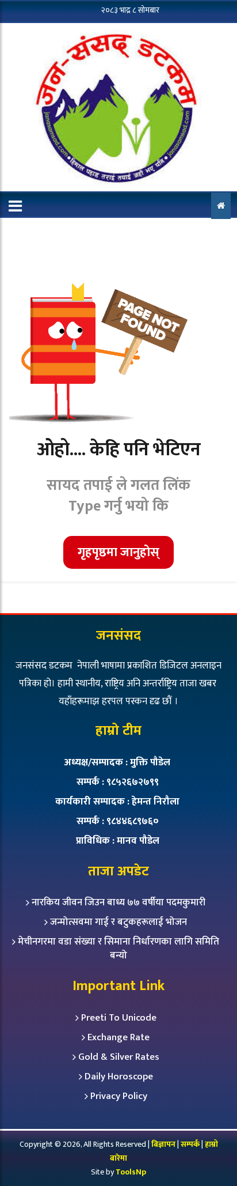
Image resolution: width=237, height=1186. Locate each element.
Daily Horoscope (119, 1076)
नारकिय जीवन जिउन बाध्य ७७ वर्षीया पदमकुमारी (118, 902)
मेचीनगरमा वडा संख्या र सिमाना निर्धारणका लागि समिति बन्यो (118, 949)
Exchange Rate (118, 1037)
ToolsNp (131, 1172)
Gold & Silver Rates (118, 1057)
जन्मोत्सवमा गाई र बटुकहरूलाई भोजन (118, 922)
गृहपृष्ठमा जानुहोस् (118, 552)
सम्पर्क (191, 1144)
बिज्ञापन (163, 1144)
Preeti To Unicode (118, 1018)
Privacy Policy (118, 1096)
